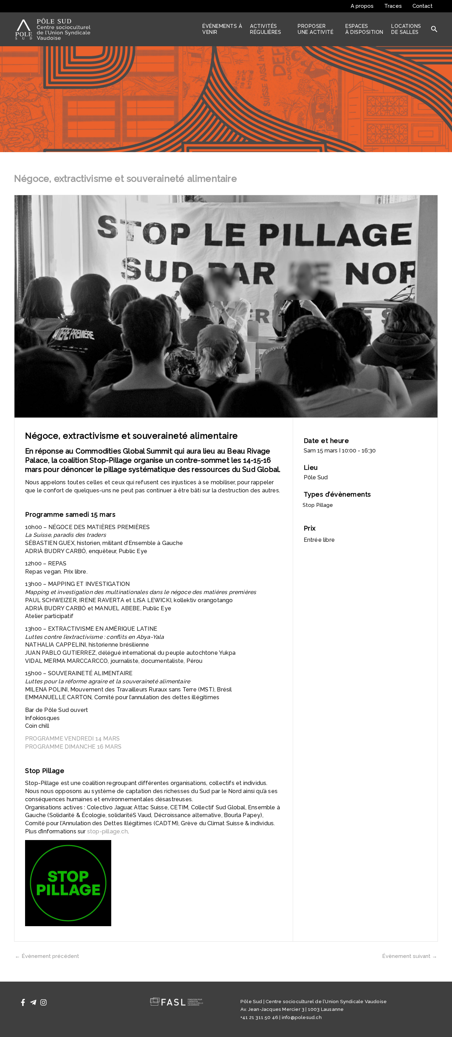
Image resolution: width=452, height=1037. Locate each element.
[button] (434, 29)
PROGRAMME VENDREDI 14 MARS (72, 738)
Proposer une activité (315, 29)
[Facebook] (23, 1002)
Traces (393, 6)
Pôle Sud (316, 477)
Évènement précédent (47, 956)
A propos (362, 6)
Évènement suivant (409, 956)
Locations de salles (406, 29)
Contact (422, 6)
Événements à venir (222, 29)
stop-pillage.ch (107, 831)
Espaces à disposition (364, 29)
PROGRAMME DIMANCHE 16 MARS (73, 746)
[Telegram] (33, 1002)
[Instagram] (43, 1002)
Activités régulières (265, 29)
